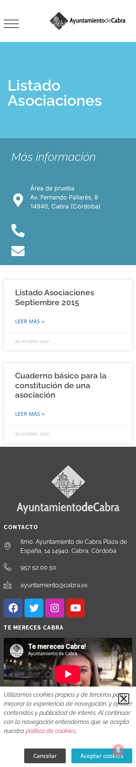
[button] (123, 699)
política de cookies (51, 731)
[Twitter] (34, 608)
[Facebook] (13, 608)
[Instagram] (54, 608)
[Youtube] (75, 608)
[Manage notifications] (118, 750)
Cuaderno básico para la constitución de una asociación (61, 385)
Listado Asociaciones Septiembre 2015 (54, 297)
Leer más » (29, 321)
